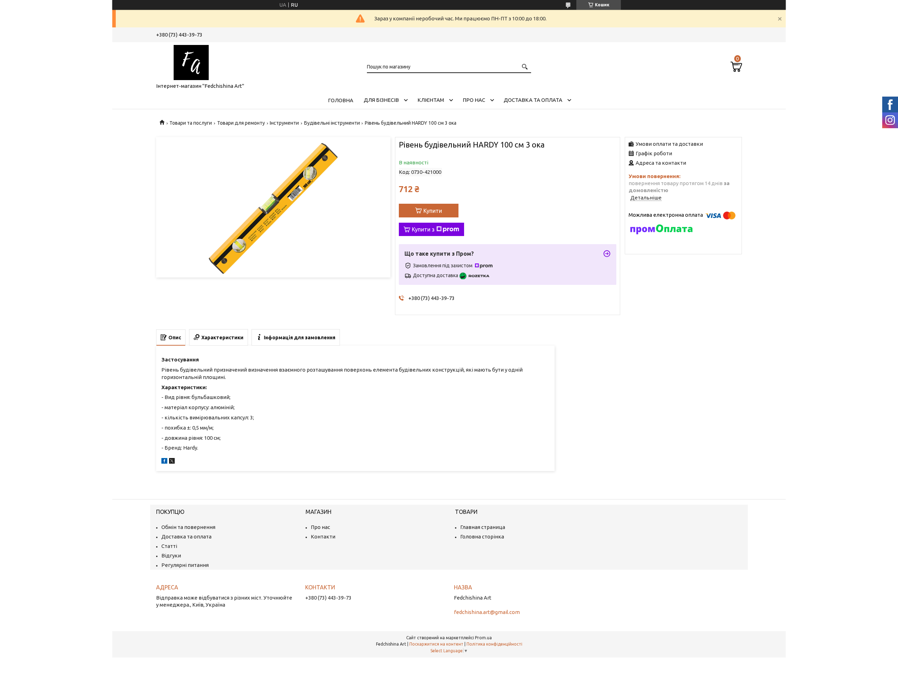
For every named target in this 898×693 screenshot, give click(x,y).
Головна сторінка (482, 537)
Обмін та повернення (188, 527)
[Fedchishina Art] (191, 61)
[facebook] (164, 462)
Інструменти (284, 123)
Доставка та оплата (533, 100)
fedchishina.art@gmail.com (487, 612)
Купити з (423, 229)
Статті (169, 546)
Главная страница (482, 527)
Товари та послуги (190, 123)
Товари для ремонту (241, 123)
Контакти (323, 537)
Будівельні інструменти (332, 123)
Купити (432, 211)
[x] (172, 462)
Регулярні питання (185, 565)
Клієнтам (430, 100)
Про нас (474, 100)
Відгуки (171, 555)
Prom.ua (483, 637)
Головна (340, 100)
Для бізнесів (381, 100)
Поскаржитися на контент (436, 644)
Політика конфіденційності (494, 644)
